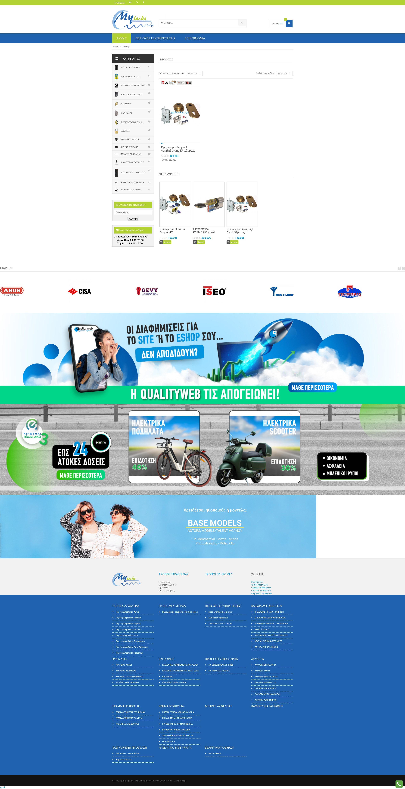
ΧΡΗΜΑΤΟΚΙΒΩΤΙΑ (129, 147)
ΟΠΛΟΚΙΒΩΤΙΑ (168, 741)
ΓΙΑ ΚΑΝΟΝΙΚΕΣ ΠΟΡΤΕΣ (219, 671)
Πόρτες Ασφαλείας (130, 67)
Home (121, 38)
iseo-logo (126, 47)
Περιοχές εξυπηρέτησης (155, 38)
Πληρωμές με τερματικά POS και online (180, 612)
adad (2, 787)
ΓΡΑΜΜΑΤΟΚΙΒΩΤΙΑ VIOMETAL (129, 718)
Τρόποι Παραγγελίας (173, 574)
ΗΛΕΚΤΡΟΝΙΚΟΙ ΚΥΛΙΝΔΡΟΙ (127, 682)
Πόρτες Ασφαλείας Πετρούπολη (130, 641)
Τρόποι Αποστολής (259, 585)
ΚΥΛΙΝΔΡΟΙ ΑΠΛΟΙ (124, 665)
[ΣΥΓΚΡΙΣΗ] (162, 143)
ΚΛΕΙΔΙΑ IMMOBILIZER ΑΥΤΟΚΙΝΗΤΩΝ (271, 635)
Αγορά (167, 242)
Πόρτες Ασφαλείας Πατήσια (128, 618)
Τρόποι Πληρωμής (219, 574)
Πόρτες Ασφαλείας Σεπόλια (128, 629)
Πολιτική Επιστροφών (261, 590)
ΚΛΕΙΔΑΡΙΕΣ (126, 113)
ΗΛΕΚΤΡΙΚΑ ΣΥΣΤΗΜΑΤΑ (132, 182)
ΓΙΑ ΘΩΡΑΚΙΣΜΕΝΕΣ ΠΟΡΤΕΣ (221, 665)
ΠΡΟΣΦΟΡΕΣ (168, 677)
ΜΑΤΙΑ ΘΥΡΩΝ (215, 754)
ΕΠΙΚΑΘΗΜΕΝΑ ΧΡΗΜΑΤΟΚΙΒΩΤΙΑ (177, 718)
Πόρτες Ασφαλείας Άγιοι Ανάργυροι (132, 647)
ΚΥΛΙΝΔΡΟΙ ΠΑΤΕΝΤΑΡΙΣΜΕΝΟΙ (129, 677)
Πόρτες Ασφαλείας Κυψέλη (128, 624)
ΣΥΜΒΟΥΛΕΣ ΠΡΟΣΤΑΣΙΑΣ (220, 624)
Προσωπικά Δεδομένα (261, 588)
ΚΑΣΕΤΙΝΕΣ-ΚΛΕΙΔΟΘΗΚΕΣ (127, 724)
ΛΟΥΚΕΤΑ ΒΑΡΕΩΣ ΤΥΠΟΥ (266, 677)
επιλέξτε (192, 73)
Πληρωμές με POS (130, 76)
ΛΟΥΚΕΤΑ (125, 131)
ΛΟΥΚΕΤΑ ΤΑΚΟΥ (262, 671)
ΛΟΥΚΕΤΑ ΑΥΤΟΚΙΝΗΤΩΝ (265, 700)
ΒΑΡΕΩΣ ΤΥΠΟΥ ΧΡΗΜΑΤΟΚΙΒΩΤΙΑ (177, 724)
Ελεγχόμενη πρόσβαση (133, 173)
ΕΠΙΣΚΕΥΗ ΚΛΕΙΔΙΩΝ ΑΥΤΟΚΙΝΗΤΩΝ (270, 618)
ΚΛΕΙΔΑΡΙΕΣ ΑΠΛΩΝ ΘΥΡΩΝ (174, 682)
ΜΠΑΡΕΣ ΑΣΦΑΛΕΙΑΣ (131, 154)
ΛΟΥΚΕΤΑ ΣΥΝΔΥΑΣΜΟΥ (265, 688)
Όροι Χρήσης (257, 582)
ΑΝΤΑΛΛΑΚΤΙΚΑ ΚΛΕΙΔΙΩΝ (266, 647)
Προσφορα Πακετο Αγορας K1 (172, 230)
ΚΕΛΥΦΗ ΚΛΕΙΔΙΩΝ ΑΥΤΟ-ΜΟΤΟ (268, 641)
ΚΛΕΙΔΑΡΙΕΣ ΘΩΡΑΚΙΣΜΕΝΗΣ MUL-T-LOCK (180, 671)
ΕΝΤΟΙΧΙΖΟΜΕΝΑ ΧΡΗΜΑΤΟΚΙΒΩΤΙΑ (178, 712)
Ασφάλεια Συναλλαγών (261, 593)
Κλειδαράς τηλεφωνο (218, 618)
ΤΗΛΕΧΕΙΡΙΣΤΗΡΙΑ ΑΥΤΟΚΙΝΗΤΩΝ (269, 612)
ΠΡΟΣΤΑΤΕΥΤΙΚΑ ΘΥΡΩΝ (132, 122)
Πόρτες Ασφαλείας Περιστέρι (129, 653)
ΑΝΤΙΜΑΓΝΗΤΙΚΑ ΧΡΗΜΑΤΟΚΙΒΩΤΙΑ (177, 736)
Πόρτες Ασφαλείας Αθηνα (127, 612)
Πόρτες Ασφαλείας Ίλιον (127, 635)
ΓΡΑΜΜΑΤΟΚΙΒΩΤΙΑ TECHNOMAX (130, 712)
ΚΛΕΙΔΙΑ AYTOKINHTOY (132, 94)
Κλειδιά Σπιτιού (262, 629)
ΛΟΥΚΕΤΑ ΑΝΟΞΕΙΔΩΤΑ (265, 682)
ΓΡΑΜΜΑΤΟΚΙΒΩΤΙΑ (130, 139)
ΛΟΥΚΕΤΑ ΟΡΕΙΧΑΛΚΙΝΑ (265, 665)
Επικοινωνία (195, 38)
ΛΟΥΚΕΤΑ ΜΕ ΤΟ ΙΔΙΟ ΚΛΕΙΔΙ (267, 694)
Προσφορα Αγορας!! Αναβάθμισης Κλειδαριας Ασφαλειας (178, 150)
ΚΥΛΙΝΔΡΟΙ (126, 104)
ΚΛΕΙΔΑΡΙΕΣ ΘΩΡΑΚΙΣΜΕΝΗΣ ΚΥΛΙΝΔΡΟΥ (180, 665)
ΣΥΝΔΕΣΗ (121, 3)
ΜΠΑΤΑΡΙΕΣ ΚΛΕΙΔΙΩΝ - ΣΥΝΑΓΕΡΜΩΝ (271, 624)
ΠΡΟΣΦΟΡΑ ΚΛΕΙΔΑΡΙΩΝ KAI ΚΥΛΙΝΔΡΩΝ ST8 (204, 232)
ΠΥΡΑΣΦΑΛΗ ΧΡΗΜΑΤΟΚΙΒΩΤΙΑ (176, 730)
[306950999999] (399, 784)
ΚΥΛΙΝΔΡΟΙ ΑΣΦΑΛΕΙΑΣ (126, 671)
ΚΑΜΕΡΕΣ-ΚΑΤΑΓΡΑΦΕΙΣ (132, 162)
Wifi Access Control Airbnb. (128, 754)
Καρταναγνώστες (124, 759)
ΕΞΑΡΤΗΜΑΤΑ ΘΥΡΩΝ (131, 190)
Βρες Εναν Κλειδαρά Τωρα (220, 612)
